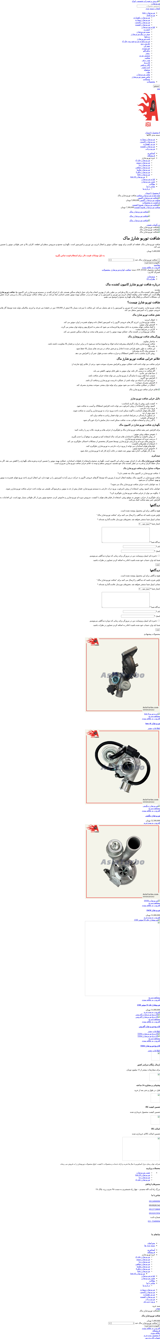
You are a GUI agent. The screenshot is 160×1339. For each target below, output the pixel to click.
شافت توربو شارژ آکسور (149, 200)
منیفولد (147, 70)
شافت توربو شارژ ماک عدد (146, 260)
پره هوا (147, 37)
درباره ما (146, 189)
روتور (148, 53)
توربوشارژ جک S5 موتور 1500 (148, 1005)
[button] (152, 823)
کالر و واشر (145, 65)
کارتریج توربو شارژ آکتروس (149, 1027)
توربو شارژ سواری (142, 20)
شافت (147, 58)
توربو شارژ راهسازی (141, 18)
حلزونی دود (145, 44)
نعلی (148, 72)
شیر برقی (146, 60)
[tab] (77, 276)
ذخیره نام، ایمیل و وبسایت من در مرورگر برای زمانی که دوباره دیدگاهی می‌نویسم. (123, 556)
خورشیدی (146, 48)
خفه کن (147, 46)
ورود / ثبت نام (149, 1302)
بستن (158, 1308)
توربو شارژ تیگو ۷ (143, 172)
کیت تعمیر (146, 67)
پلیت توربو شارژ (143, 39)
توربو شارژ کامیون (142, 22)
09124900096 (154, 1201)
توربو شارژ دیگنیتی (152, 816)
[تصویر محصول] (152, 714)
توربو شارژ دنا (144, 165)
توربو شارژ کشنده (142, 25)
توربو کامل (150, 15)
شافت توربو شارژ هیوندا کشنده (147, 207)
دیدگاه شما (155, 542)
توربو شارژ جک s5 (143, 160)
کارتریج (147, 63)
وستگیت (146, 79)
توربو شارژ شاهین (142, 167)
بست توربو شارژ (143, 32)
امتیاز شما (155, 524)
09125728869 (154, 1209)
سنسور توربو (145, 56)
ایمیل (157, 551)
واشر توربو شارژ (143, 74)
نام (158, 546)
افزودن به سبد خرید (152, 263)
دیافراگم (146, 51)
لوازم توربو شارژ (148, 27)
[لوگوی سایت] (144, 3)
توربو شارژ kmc (148, 13)
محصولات (151, 82)
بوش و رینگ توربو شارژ (140, 34)
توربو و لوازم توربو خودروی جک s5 (136, 41)
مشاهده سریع (154, 716)
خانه (158, 195)
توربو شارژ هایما (143, 170)
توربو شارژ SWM (153, 910)
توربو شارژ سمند (143, 163)
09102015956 (154, 1213)
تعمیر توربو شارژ (143, 1173)
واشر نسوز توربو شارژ (141, 77)
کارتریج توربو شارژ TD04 (150, 1046)
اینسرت (147, 29)
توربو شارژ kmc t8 (137, 177)
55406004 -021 (154, 1221)
